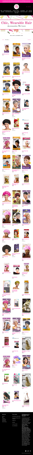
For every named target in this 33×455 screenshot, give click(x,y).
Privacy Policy (4, 419)
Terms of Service (4, 421)
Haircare (25, 430)
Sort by (3, 39)
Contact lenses (29, 429)
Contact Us (3, 418)
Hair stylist (25, 443)
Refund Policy (4, 420)
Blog (2, 417)
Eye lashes (24, 429)
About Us (3, 416)
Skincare (28, 430)
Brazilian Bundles (24, 428)
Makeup (23, 430)
